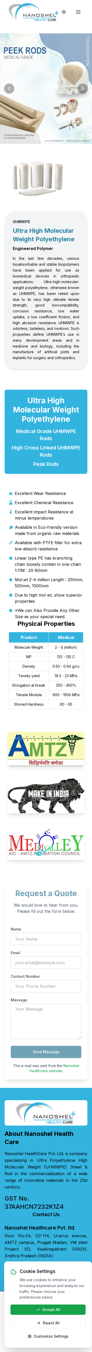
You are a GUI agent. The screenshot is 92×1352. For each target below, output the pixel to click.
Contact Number (25, 976)
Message (19, 1000)
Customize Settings (51, 1336)
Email (15, 953)
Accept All (51, 1309)
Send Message (46, 1052)
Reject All (51, 1323)
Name (16, 929)
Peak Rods (46, 464)
